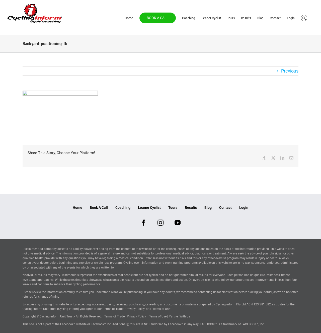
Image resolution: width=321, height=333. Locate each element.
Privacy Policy (136, 316)
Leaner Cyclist (149, 208)
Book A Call (99, 208)
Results (191, 208)
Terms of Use (158, 316)
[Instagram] (160, 223)
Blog (208, 208)
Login (243, 208)
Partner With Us (179, 316)
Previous (289, 71)
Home (77, 208)
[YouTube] (178, 223)
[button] (304, 17)
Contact (225, 208)
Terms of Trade (114, 316)
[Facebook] (143, 223)
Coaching (122, 208)
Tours (172, 208)
